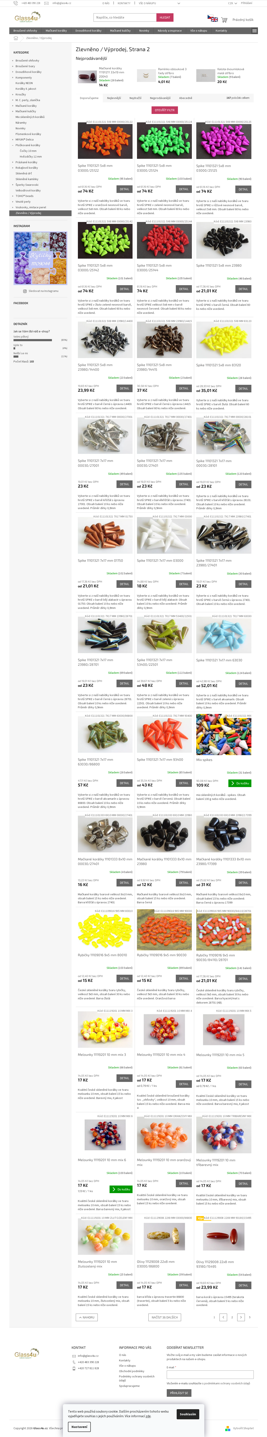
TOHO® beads (25, 196)
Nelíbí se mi (21, 353)
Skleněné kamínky (27, 179)
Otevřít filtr (165, 110)
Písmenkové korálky (28, 134)
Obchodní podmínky (131, 1371)
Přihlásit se (179, 1393)
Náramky (21, 123)
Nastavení (79, 1427)
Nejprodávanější (160, 98)
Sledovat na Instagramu (43, 291)
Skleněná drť (24, 173)
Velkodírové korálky (28, 190)
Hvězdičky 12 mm (31, 157)
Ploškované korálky (28, 145)
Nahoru (88, 1317)
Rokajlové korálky (27, 168)
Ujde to (18, 345)
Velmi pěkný (21, 337)
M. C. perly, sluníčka (28, 100)
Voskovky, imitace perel (31, 207)
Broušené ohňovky (27, 61)
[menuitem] (25, 30)
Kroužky (21, 94)
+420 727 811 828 (88, 1368)
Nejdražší (135, 98)
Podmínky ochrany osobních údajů (137, 1378)
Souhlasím (188, 1414)
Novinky (21, 128)
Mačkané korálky (26, 106)
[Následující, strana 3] (241, 1317)
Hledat (165, 17)
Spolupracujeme (129, 1386)
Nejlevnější (114, 98)
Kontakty (124, 3)
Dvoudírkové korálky (29, 72)
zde (148, 1416)
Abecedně (185, 98)
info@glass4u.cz (88, 1356)
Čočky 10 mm (28, 151)
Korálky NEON (24, 83)
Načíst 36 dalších (165, 1317)
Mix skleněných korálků (30, 117)
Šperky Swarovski (27, 185)
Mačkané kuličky (26, 111)
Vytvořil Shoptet (243, 1428)
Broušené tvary (25, 66)
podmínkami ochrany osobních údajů (227, 1383)
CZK (231, 3)
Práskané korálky (26, 162)
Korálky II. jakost (26, 89)
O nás (105, 3)
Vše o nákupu (147, 3)
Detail (124, 189)
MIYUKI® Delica (25, 140)
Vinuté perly (23, 202)
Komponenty (24, 78)
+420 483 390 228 (88, 1362)
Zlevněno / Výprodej (28, 213)
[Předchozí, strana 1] (223, 1317)
